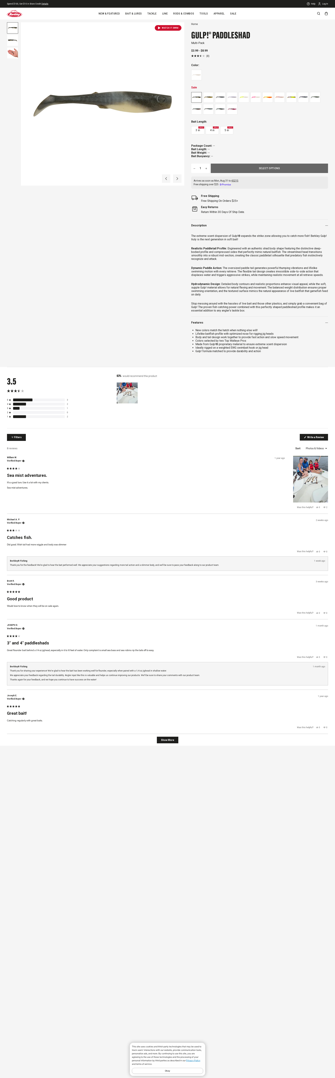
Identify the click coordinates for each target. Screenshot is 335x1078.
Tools (204, 13)
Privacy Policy (193, 1060)
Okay (167, 1070)
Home (194, 24)
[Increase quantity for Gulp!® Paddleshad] (206, 168)
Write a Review (317, 438)
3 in (199, 129)
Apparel (219, 13)
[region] (127, 392)
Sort (298, 448)
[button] (166, 178)
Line (165, 13)
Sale (233, 13)
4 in (214, 129)
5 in (228, 129)
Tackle (152, 13)
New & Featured (109, 13)
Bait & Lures (133, 13)
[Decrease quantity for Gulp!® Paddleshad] (194, 168)
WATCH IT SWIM (170, 28)
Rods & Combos (183, 13)
